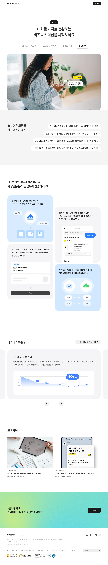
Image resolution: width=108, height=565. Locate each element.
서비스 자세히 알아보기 (86, 342)
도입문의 (97, 3)
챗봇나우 (82, 45)
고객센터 (73, 550)
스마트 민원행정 (49, 45)
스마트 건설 (67, 45)
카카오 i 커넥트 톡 (29, 45)
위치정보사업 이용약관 (27, 550)
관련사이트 (87, 550)
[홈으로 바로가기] (15, 3)
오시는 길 (63, 550)
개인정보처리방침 (12, 550)
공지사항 (40, 550)
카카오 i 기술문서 (52, 550)
